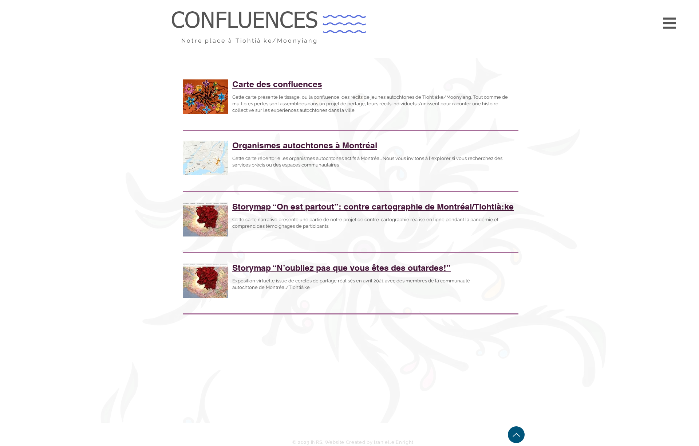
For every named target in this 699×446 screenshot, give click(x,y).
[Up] (516, 434)
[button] (669, 23)
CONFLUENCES (244, 21)
